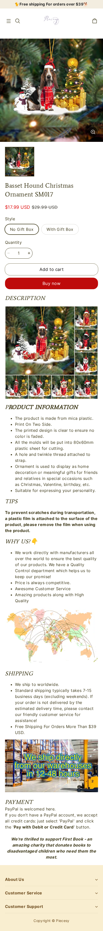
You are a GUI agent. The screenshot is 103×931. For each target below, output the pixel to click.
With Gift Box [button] (59, 229)
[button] (8, 21)
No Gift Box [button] (22, 229)
